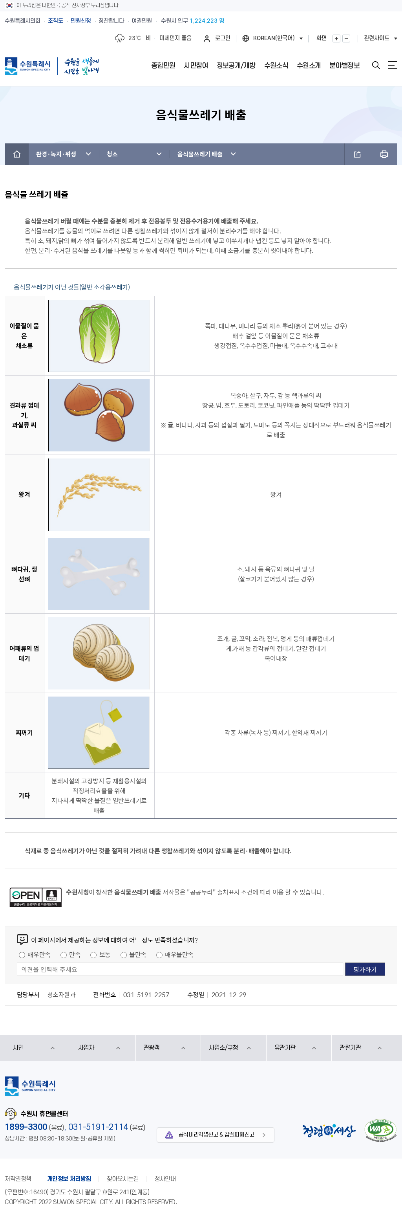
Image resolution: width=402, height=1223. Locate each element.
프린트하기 (383, 154)
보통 (105, 954)
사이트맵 (392, 65)
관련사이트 (376, 38)
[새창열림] (35, 898)
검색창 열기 (376, 65)
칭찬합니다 (111, 21)
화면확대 (336, 38)
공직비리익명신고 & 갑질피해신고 (216, 1134)
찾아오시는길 (123, 1179)
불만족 (137, 954)
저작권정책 (18, 1179)
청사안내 (164, 1179)
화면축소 (346, 38)
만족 (74, 954)
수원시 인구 (192, 21)
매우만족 (38, 954)
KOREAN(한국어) (274, 38)
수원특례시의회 (22, 21)
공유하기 (357, 154)
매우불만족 (179, 954)
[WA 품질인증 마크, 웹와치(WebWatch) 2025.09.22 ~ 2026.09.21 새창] (380, 1130)
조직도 (55, 21)
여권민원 (142, 21)
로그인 (222, 38)
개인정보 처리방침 (69, 1179)
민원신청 (81, 21)
